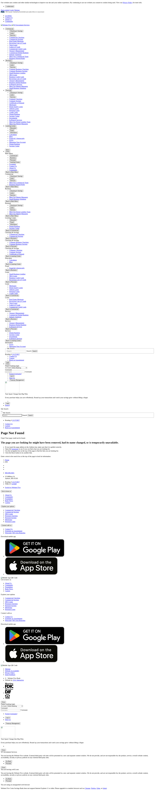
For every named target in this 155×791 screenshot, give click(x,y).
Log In (12, 376)
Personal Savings (10, 518)
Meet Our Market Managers (18, 86)
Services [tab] (13, 35)
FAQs (11, 140)
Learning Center (11, 126)
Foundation (9, 499)
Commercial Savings (16, 39)
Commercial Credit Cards (17, 49)
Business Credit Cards (16, 77)
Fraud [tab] (12, 130)
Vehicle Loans (14, 109)
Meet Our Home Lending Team (19, 122)
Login (12, 10)
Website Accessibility (12, 671)
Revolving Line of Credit (17, 43)
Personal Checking (11, 516)
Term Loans (13, 45)
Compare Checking (15, 99)
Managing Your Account (17, 142)
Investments (13, 118)
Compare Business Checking (19, 69)
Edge (98, 788)
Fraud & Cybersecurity (17, 138)
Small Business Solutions (17, 88)
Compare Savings (15, 101)
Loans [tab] (12, 33)
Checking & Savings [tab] (16, 31)
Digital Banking (14, 114)
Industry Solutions (15, 55)
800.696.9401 (9, 473)
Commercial (9, 29)
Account (8, 368)
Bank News (9, 501)
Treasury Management (16, 51)
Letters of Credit (14, 47)
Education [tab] (13, 128)
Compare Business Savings (18, 71)
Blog (11, 136)
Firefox (93, 788)
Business (9, 60)
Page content (5, 10)
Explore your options (8, 506)
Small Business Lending (17, 73)
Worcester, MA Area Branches (15, 533)
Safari (105, 788)
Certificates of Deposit (16, 103)
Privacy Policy (127, 2)
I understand (9, 6)
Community (9, 21)
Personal (8, 90)
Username (8, 370)
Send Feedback (10, 675)
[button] (7, 405)
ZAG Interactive (18, 680)
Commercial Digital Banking (18, 53)
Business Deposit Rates (17, 58)
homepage (15, 449)
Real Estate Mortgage (16, 41)
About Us (8, 19)
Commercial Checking (16, 37)
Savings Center (14, 116)
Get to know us (6, 491)
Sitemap (17, 10)
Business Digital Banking (17, 82)
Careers (7, 503)
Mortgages (12, 105)
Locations (8, 16)
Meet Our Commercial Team (18, 56)
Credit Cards (13, 112)
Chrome (87, 788)
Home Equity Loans (16, 107)
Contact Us (9, 18)
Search (29, 351)
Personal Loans (14, 110)
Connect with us (6, 525)
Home (7, 460)
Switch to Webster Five (13, 487)
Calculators (13, 135)
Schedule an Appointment (13, 531)
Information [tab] (13, 132)
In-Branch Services (15, 84)
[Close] (2, 411)
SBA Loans (13, 75)
